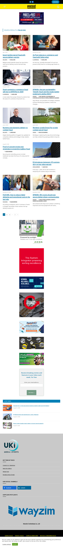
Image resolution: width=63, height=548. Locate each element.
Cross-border (36, 166)
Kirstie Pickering (43, 132)
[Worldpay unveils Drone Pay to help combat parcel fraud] (46, 115)
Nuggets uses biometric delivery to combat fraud (15, 129)
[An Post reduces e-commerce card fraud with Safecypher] (46, 42)
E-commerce (36, 59)
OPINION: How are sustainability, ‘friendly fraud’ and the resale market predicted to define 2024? (46, 91)
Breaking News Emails (9, 475)
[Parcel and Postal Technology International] (31, 6)
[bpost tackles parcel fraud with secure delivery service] (16, 42)
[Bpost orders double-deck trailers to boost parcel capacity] (7, 425)
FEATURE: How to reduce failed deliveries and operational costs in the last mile (16, 197)
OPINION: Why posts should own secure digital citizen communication (46, 196)
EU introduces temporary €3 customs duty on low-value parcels (46, 163)
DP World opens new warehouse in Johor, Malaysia (25, 414)
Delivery (5, 59)
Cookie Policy (9, 535)
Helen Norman (8, 151)
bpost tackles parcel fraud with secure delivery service (14, 56)
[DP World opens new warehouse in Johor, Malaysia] (7, 417)
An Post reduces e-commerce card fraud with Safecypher (45, 56)
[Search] (58, 6)
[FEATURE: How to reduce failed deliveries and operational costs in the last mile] (16, 182)
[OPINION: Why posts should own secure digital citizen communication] (46, 182)
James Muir (13, 132)
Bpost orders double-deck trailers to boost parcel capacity (28, 423)
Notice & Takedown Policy (48, 535)
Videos (34, 132)
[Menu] (5, 6)
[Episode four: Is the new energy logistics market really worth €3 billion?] (7, 408)
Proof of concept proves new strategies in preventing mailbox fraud (16, 148)
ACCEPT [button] (15, 544)
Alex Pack (45, 166)
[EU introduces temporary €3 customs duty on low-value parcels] (46, 150)
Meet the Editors (7, 468)
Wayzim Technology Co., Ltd (31, 523)
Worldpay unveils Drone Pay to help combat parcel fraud (45, 129)
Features (5, 201)
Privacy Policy (19, 535)
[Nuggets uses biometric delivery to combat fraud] (16, 115)
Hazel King (12, 59)
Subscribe (55, 1)
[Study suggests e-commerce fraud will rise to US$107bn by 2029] (16, 77)
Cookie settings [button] (6, 544)
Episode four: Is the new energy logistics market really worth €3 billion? (31, 405)
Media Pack (6, 471)
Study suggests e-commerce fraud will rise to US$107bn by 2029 (15, 90)
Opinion (35, 96)
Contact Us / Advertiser (9, 465)
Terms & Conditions (32, 535)
